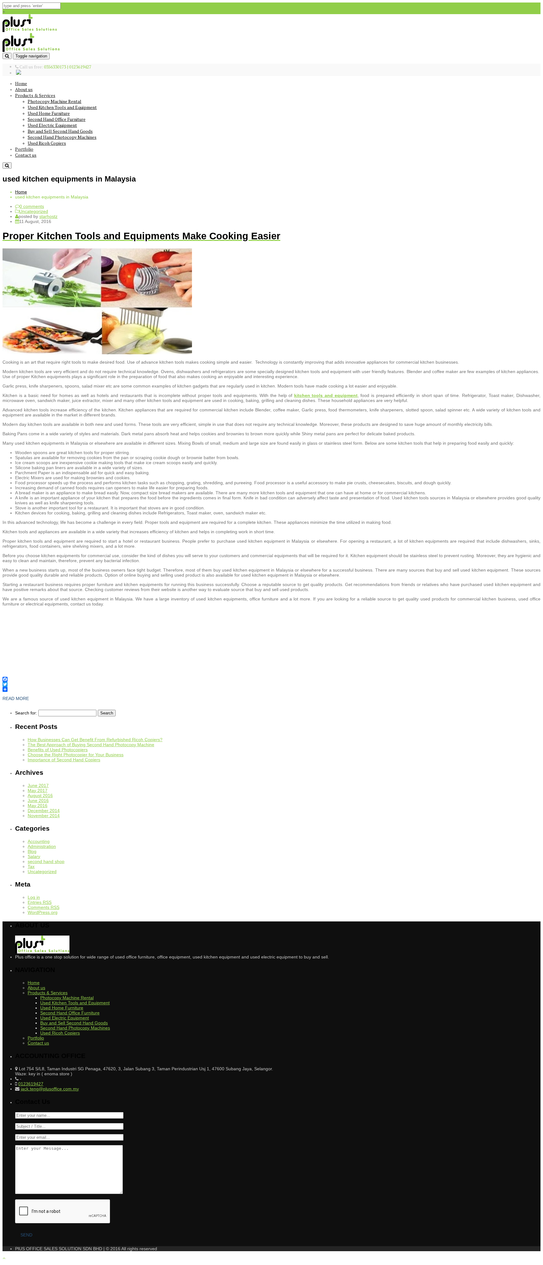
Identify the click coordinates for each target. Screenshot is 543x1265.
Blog (32, 851)
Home (21, 83)
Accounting (39, 841)
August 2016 (40, 795)
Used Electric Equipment (52, 125)
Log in (34, 897)
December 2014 (44, 810)
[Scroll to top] (4, 1258)
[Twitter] (271, 684)
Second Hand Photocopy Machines (62, 137)
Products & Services (35, 95)
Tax (31, 866)
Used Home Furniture (49, 113)
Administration (42, 846)
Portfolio (24, 149)
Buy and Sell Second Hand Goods (60, 131)
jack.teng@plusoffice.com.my (50, 1088)
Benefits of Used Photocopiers (58, 749)
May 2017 (37, 790)
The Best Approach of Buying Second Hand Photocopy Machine (91, 744)
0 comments (31, 206)
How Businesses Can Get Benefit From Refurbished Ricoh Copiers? (95, 739)
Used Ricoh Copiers (47, 143)
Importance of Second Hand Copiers (64, 759)
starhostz (48, 216)
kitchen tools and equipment (326, 395)
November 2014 (44, 815)
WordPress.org (43, 912)
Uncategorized (33, 211)
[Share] (271, 689)
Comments (43, 907)
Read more (16, 698)
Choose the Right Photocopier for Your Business (75, 754)
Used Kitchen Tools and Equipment (62, 107)
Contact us (25, 155)
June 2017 (38, 785)
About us (24, 89)
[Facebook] (271, 679)
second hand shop (46, 861)
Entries (40, 902)
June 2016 (38, 800)
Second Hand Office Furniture (56, 119)
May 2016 (37, 805)
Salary (34, 856)
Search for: (26, 712)
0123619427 (30, 1083)
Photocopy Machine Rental (54, 101)
